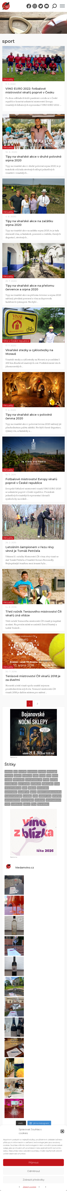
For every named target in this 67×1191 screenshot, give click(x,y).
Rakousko (47, 783)
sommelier (11, 792)
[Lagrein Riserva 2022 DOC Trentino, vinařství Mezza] (14, 966)
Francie (9, 775)
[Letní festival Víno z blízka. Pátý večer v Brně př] (14, 946)
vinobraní (40, 800)
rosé (57, 783)
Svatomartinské (13, 796)
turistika (27, 796)
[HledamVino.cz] (6, 6)
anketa (8, 771)
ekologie (52, 771)
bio (15, 771)
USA (35, 796)
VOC (7, 804)
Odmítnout (33, 1171)
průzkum (36, 783)
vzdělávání (16, 804)
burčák (22, 771)
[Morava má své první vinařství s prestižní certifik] (14, 1088)
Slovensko (42, 787)
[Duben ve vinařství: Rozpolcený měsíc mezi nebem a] (14, 1067)
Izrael (42, 775)
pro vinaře (23, 783)
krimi (55, 775)
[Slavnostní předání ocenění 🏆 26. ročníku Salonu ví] (14, 1108)
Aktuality (8, 79)
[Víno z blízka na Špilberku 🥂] (14, 1007)
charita (42, 771)
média (8, 779)
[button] (62, 1131)
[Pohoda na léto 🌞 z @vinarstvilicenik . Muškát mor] (14, 925)
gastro (17, 775)
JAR (49, 775)
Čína (33, 804)
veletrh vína (45, 796)
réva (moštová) (13, 787)
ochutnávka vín (34, 779)
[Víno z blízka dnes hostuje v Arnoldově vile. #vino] (14, 986)
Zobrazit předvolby (33, 1179)
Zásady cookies (29, 1187)
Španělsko (43, 804)
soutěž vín (23, 792)
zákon (27, 804)
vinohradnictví (53, 800)
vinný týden (27, 800)
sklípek (32, 787)
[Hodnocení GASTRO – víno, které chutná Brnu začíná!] (14, 1047)
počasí (53, 779)
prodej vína (11, 783)
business (32, 771)
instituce (27, 775)
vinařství (57, 796)
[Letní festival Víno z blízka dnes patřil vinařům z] (14, 885)
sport (33, 792)
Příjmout (33, 1162)
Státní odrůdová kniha (49, 792)
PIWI (46, 779)
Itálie (35, 775)
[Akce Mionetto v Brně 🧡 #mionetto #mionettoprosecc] (14, 905)
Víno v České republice (16, 340)
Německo (18, 779)
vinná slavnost (12, 800)
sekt (24, 787)
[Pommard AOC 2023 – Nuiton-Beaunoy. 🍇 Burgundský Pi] (14, 1027)
